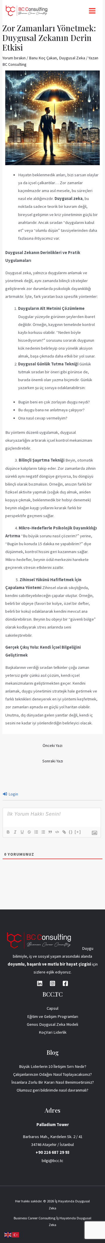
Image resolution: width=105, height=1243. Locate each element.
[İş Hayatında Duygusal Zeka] (26, 11)
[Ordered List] (35, 831)
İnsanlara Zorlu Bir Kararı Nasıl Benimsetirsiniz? (52, 1082)
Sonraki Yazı (52, 761)
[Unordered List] (42, 831)
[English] (8, 1234)
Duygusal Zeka (72, 58)
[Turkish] (16, 1234)
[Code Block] (56, 831)
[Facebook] (65, 983)
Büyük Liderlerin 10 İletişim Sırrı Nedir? (52, 1066)
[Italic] (14, 831)
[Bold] (7, 831)
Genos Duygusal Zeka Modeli (52, 1024)
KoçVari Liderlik (52, 1032)
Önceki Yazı (52, 745)
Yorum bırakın (14, 58)
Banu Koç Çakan (43, 58)
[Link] (63, 831)
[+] (78, 832)
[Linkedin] (40, 983)
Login (13, 794)
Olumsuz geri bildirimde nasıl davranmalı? (52, 1090)
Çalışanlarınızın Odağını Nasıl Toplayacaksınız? (52, 1074)
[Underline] (21, 831)
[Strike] (28, 831)
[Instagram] (52, 983)
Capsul (52, 1008)
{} (71, 832)
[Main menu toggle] (92, 11)
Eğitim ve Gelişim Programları (52, 1016)
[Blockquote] (49, 831)
